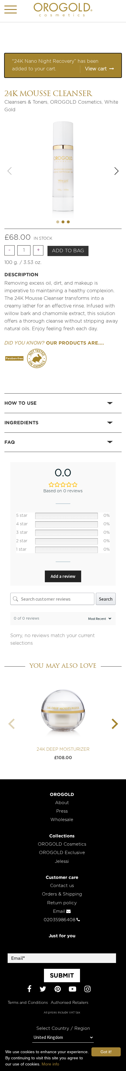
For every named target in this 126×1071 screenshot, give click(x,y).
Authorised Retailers (69, 1003)
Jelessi (62, 861)
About (62, 803)
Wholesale (61, 820)
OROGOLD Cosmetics (76, 102)
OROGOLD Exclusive (62, 853)
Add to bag (68, 250)
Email (59, 911)
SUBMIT (62, 975)
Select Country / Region (63, 1028)
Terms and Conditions (28, 1003)
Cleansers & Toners (25, 102)
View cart (96, 69)
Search (106, 599)
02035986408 (59, 920)
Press (62, 811)
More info (50, 1064)
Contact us (62, 886)
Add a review (63, 576)
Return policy (62, 903)
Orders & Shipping (62, 894)
